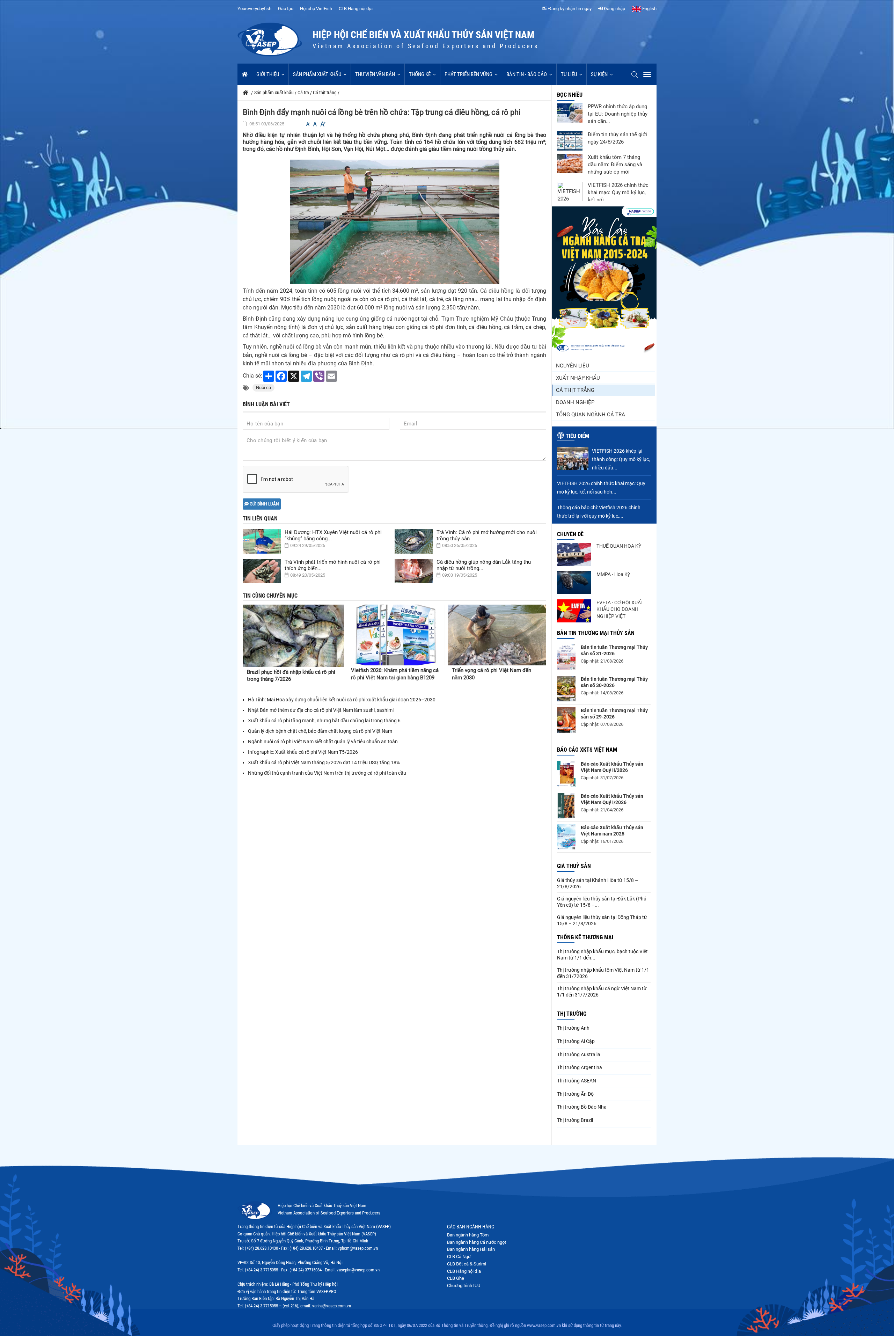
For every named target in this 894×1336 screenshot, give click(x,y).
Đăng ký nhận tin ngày (569, 8)
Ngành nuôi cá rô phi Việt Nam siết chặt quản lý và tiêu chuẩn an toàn (323, 741)
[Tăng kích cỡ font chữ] (322, 124)
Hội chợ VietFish (316, 8)
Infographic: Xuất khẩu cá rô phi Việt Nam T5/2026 (303, 752)
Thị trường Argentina (579, 1067)
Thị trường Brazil (575, 1120)
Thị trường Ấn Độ (575, 1094)
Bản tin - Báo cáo (526, 74)
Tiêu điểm (577, 436)
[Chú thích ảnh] (394, 221)
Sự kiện (599, 74)
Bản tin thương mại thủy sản (596, 633)
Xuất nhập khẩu (578, 378)
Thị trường (571, 1013)
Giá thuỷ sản (574, 866)
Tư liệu (569, 74)
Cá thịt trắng (575, 390)
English (649, 8)
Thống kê (420, 74)
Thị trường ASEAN (576, 1080)
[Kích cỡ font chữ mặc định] (315, 124)
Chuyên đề (570, 534)
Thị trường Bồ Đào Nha (582, 1107)
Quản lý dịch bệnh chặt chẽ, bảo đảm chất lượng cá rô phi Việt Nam (320, 731)
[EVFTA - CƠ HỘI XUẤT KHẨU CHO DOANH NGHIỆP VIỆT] (574, 610)
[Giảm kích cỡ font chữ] (308, 124)
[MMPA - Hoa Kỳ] (574, 582)
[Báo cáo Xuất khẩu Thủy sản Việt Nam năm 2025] (566, 836)
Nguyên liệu (572, 366)
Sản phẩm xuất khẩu (317, 74)
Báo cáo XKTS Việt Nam (587, 749)
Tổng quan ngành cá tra (590, 414)
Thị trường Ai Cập (576, 1041)
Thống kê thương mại (585, 937)
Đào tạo (285, 8)
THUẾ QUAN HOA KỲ (618, 546)
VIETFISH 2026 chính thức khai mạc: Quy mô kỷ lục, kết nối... (618, 192)
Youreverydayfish (254, 8)
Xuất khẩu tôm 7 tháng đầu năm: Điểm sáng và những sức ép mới (615, 164)
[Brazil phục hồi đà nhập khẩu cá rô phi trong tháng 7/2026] (293, 636)
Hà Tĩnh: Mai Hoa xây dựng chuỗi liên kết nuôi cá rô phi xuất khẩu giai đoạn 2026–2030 (341, 699)
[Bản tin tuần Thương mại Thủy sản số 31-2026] (566, 657)
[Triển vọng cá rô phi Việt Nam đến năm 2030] (497, 635)
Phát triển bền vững (468, 74)
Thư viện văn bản (375, 74)
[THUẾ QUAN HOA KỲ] (574, 554)
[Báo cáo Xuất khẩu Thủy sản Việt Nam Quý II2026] (566, 774)
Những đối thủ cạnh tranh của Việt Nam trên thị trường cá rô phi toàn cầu (327, 773)
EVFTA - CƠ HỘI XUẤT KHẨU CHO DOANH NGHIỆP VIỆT (619, 609)
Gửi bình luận (264, 504)
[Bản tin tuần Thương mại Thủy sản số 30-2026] (566, 689)
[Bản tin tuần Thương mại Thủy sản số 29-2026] (566, 720)
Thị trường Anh (573, 1028)
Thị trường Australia (578, 1054)
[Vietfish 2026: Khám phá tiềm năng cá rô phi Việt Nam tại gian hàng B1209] (396, 635)
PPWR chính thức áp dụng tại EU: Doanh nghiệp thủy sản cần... (617, 114)
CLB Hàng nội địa (356, 8)
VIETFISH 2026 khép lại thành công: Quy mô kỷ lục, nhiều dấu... (621, 459)
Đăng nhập (614, 8)
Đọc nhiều (569, 95)
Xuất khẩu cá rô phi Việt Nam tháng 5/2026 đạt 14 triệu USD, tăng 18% (324, 762)
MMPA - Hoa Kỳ (613, 574)
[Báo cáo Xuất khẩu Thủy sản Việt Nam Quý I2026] (566, 806)
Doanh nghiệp (575, 402)
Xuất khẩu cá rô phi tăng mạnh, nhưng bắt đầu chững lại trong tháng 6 (324, 720)
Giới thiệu (267, 74)
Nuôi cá (263, 387)
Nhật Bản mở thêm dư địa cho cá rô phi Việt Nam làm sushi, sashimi (321, 710)
